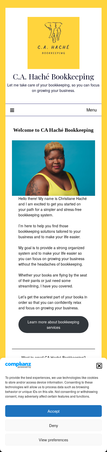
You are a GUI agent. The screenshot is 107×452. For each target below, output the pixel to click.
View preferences (53, 439)
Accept (53, 411)
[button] (99, 365)
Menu (91, 110)
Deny (53, 425)
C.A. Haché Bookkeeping (53, 76)
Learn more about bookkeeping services (53, 324)
